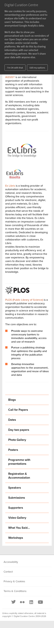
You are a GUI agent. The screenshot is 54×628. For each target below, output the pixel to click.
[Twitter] (13, 602)
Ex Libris (10, 186)
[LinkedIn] (31, 602)
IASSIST (10, 77)
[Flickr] (22, 602)
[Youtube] (40, 602)
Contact (8, 571)
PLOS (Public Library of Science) (24, 300)
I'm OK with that (15, 67)
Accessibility (11, 562)
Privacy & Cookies (14, 581)
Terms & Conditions (15, 591)
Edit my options (37, 67)
